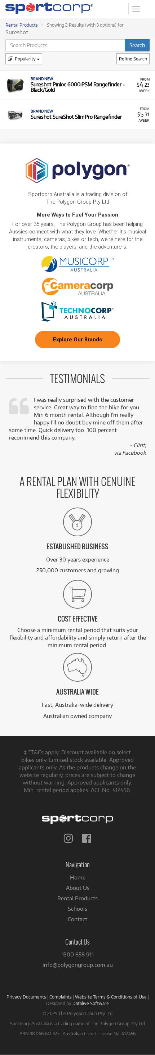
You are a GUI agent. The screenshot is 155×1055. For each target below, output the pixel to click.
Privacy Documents (26, 997)
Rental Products (21, 25)
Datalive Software (90, 1003)
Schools (77, 908)
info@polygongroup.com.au (78, 964)
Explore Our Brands (77, 339)
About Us (77, 888)
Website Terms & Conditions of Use (111, 997)
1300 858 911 (78, 954)
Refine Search (133, 59)
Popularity (26, 59)
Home (77, 877)
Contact (77, 919)
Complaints (60, 997)
